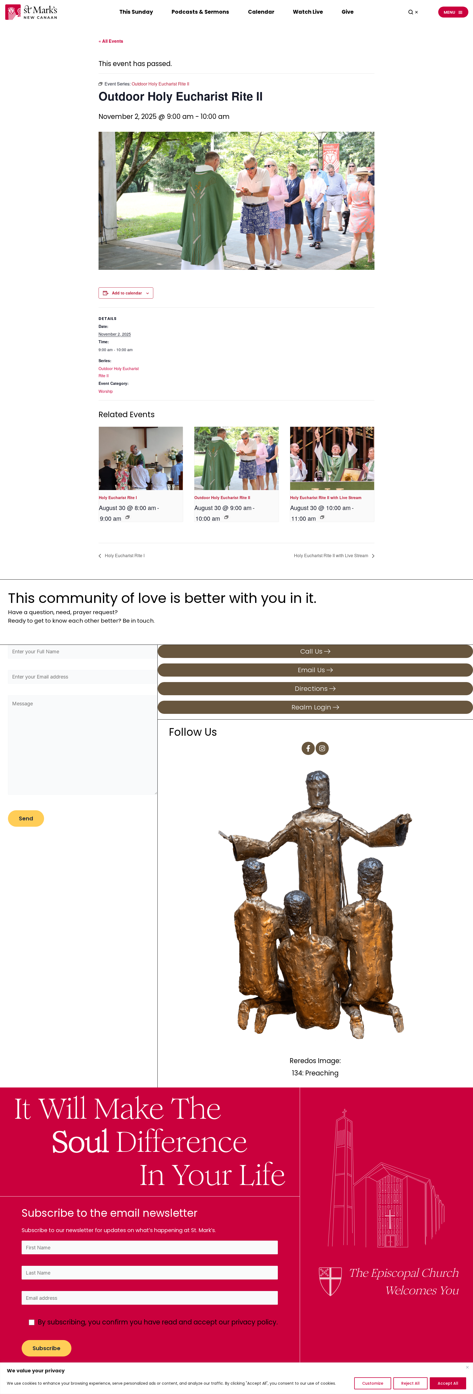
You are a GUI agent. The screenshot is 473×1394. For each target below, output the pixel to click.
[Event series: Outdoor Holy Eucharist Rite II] (226, 517)
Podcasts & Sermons (200, 12)
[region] (236, 1378)
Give (348, 12)
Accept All (448, 1383)
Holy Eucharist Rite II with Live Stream (325, 497)
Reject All (410, 1383)
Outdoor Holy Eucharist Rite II (222, 497)
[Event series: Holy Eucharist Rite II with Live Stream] (322, 517)
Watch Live (308, 12)
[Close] (467, 1367)
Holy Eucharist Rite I (118, 497)
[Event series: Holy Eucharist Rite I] (127, 517)
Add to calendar (127, 293)
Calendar (261, 12)
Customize (372, 1383)
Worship (106, 391)
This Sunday (136, 12)
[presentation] (141, 458)
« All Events (111, 41)
